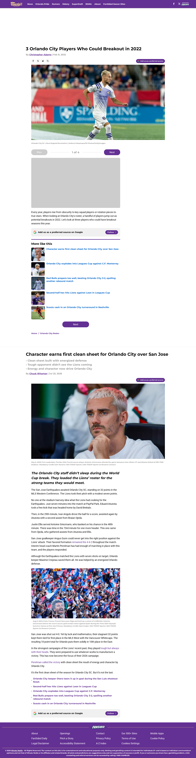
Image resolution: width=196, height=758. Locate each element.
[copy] (48, 61)
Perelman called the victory (45, 662)
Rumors (56, 4)
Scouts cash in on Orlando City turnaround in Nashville (64, 703)
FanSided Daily (39, 738)
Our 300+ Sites (129, 733)
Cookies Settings (131, 743)
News (30, 4)
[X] (179, 4)
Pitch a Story (66, 738)
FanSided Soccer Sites (114, 4)
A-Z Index (101, 743)
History (65, 4)
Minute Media (17, 751)
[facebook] (173, 4)
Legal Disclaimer (40, 743)
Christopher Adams (40, 54)
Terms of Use (129, 738)
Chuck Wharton (38, 373)
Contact (100, 733)
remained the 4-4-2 (82, 542)
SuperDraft (77, 4)
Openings (65, 733)
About (97, 4)
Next (112, 152)
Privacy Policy (103, 738)
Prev (39, 152)
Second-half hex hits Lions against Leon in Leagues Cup (65, 686)
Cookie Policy (157, 738)
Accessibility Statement (72, 743)
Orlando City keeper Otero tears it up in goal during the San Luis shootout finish (75, 680)
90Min (89, 4)
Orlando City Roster (49, 333)
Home (34, 333)
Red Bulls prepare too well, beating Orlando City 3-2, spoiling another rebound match (72, 697)
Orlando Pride (42, 4)
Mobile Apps (157, 733)
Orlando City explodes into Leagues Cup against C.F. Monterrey (69, 691)
